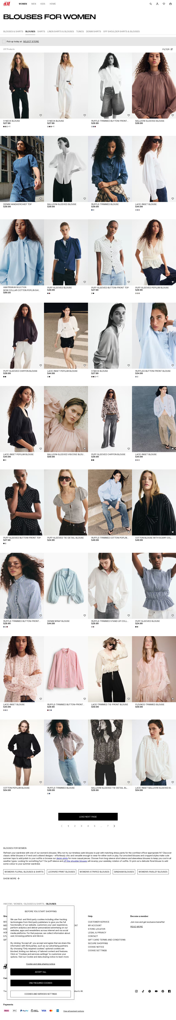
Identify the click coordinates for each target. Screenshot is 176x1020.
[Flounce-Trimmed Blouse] (154, 669)
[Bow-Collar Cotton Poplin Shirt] (22, 252)
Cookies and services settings (40, 994)
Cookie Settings (97, 950)
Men (33, 4)
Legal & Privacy (97, 932)
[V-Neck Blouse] (22, 86)
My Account (95, 925)
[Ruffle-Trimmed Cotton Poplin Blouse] (110, 502)
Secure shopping (98, 943)
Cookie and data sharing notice (40, 964)
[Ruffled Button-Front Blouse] (154, 336)
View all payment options (73, 1011)
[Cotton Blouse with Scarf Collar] (154, 502)
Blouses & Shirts (34, 904)
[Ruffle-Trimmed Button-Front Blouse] (110, 86)
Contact (93, 936)
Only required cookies (40, 983)
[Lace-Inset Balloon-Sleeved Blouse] (154, 753)
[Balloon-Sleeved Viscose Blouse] (66, 419)
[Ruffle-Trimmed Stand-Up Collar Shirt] (110, 586)
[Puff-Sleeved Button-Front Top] (110, 252)
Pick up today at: (14, 41)
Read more (136, 926)
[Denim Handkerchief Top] (22, 169)
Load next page (88, 817)
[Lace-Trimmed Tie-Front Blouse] (110, 669)
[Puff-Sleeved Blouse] (66, 252)
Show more (9, 878)
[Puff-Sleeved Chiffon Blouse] (22, 336)
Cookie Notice (96, 947)
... (101, 826)
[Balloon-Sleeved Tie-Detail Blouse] (110, 753)
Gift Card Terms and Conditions (107, 940)
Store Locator (96, 929)
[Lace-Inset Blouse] (154, 169)
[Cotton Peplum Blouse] (22, 753)
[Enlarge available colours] (93, 126)
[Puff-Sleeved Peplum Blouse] (154, 252)
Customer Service (98, 922)
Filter (165, 49)
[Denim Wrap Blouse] (66, 586)
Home (53, 4)
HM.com (7, 904)
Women (23, 4)
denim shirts (62, 858)
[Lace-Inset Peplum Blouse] (66, 336)
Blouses (51, 904)
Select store (31, 41)
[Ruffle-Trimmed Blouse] (110, 169)
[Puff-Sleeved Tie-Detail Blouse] (66, 502)
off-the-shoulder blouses (75, 861)
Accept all (40, 972)
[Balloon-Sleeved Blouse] (154, 86)
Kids (42, 4)
